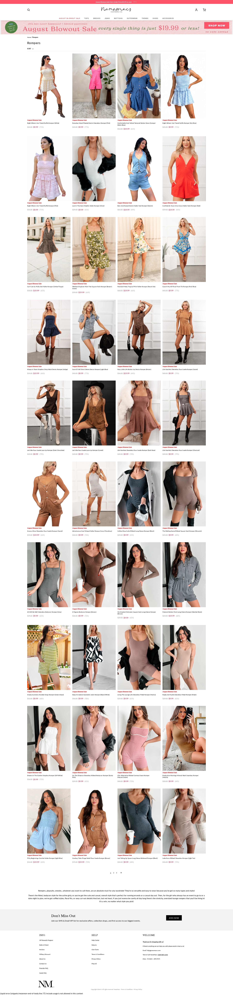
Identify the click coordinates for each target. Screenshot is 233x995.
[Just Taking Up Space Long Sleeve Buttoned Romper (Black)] (139, 821)
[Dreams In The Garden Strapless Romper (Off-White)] (49, 738)
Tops (86, 18)
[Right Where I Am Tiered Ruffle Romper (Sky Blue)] (184, 85)
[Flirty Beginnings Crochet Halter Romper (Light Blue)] (49, 821)
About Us (42, 959)
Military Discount (44, 954)
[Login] (197, 9)
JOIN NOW (174, 918)
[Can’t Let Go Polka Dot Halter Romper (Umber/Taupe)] (49, 249)
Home (29, 37)
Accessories (168, 18)
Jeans (107, 18)
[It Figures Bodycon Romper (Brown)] (94, 574)
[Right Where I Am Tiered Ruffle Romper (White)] (49, 85)
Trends (145, 18)
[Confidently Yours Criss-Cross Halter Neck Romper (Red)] (184, 168)
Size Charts (95, 949)
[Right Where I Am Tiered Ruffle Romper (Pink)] (49, 168)
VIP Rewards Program (46, 940)
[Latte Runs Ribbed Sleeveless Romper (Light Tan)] (184, 821)
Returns (94, 945)
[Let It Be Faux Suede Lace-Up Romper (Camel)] (94, 413)
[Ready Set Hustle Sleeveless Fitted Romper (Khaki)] (184, 657)
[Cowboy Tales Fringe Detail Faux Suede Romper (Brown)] (94, 821)
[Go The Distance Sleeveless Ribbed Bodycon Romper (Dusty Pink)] (94, 738)
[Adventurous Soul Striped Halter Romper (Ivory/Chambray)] (94, 493)
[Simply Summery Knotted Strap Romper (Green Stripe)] (49, 657)
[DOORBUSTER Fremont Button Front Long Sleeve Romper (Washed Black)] (184, 574)
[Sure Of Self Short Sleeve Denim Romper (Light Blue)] (94, 332)
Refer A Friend (43, 945)
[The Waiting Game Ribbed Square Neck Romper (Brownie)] (184, 493)
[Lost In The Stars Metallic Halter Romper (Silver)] (94, 168)
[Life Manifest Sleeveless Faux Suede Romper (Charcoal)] (184, 413)
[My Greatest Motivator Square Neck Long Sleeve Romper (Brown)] (139, 574)
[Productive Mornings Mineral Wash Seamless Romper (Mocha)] (184, 738)
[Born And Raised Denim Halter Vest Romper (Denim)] (139, 168)
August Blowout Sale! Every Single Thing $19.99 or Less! (114, 2)
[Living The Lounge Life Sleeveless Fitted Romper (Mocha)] (139, 657)
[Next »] (121, 872)
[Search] (28, 9)
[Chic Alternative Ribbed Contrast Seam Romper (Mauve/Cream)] (139, 738)
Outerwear (132, 18)
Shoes (155, 18)
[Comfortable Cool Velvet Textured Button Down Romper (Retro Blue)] (139, 85)
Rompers (35, 37)
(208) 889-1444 (163, 955)
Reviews (42, 949)
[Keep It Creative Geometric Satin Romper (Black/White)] (94, 657)
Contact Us (42, 964)
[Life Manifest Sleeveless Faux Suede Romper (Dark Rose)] (139, 413)
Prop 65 (94, 964)
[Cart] (203, 9)
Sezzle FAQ (42, 973)
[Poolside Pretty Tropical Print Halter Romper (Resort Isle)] (139, 249)
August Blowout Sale (69, 18)
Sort (29, 49)
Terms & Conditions (98, 954)
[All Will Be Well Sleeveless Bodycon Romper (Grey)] (49, 574)
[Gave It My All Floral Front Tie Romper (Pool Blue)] (184, 249)
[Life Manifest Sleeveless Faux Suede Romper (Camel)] (184, 332)
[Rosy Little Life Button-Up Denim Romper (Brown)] (139, 332)
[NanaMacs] (116, 9)
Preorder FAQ (43, 968)
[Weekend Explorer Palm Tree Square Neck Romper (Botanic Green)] (94, 249)
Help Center (95, 940)
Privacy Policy (96, 959)
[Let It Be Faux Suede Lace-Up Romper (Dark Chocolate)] (49, 413)
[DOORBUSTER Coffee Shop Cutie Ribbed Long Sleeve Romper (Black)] (139, 493)
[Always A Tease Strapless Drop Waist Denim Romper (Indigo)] (49, 332)
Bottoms (118, 18)
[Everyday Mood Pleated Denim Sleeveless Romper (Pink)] (94, 85)
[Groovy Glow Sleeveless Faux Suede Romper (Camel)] (49, 493)
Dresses (96, 18)
